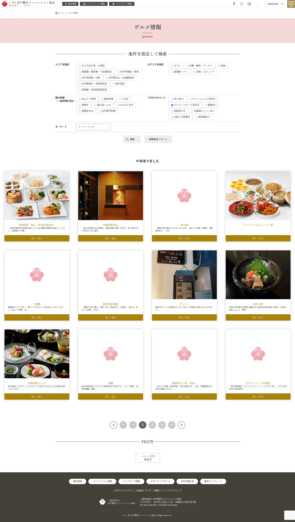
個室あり (212, 105)
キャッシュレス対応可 (203, 99)
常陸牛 (85, 105)
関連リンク (159, 490)
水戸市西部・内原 (90, 77)
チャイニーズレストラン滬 (258, 225)
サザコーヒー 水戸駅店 (258, 383)
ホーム (61, 13)
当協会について (143, 490)
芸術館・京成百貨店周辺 (94, 89)
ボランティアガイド (160, 481)
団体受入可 (179, 111)
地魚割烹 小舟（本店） (184, 383)
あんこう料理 (88, 99)
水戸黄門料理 (108, 111)
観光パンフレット (213, 481)
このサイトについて (123, 490)
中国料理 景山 (110, 225)
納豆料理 (108, 99)
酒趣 (110, 383)
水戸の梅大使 (187, 481)
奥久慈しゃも (103, 105)
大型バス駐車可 (181, 117)
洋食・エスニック (205, 71)
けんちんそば (126, 105)
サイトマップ (174, 490)
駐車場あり (204, 117)
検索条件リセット (158, 139)
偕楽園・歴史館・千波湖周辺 (96, 71)
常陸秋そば (87, 111)
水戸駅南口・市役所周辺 (94, 83)
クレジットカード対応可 (186, 105)
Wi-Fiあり (178, 99)
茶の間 (184, 225)
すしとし (184, 304)
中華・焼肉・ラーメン (200, 65)
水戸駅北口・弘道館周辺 (121, 77)
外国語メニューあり (204, 111)
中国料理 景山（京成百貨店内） (36, 225)
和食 (222, 65)
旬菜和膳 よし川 (37, 383)
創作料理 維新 (110, 304)
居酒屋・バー (180, 71)
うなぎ (125, 99)
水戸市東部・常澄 (129, 71)
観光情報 (72, 3)
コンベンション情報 (96, 3)
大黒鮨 (37, 304)
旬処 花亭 (258, 304)
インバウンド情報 (124, 3)
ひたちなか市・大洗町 (93, 65)
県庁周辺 (120, 83)
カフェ (177, 65)
